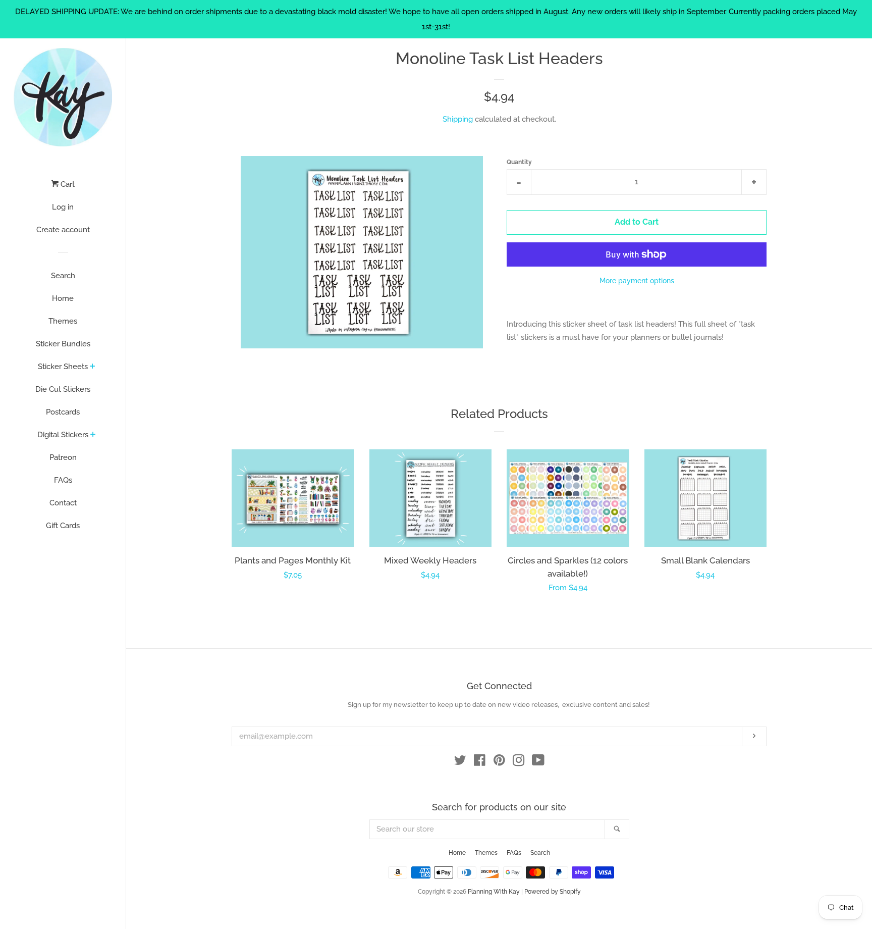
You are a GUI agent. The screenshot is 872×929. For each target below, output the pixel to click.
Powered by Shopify (552, 891)
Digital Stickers (62, 434)
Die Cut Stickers (62, 389)
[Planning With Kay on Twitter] (460, 762)
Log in (63, 207)
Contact (63, 502)
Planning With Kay (494, 891)
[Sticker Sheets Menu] (92, 367)
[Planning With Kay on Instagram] (519, 762)
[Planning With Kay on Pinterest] (499, 762)
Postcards (63, 412)
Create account (63, 229)
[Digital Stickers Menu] (93, 435)
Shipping (458, 119)
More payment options (637, 281)
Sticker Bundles (63, 343)
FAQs (63, 480)
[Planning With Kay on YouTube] (538, 762)
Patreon (63, 457)
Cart (67, 184)
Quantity (519, 162)
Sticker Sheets (63, 366)
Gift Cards (63, 525)
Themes (62, 321)
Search (63, 275)
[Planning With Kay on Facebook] (479, 762)
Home (63, 298)
